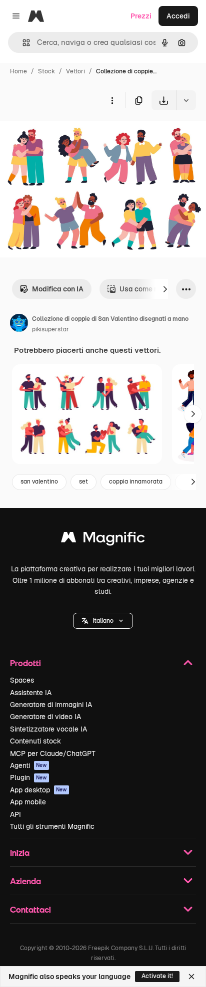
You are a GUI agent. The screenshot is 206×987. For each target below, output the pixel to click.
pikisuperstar (50, 329)
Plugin (28, 777)
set (83, 482)
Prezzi (141, 15)
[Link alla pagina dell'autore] (19, 324)
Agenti (28, 765)
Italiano (103, 621)
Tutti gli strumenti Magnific (52, 826)
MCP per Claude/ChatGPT (53, 753)
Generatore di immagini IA (51, 704)
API (15, 814)
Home (18, 71)
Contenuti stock (35, 741)
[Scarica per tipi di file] (186, 100)
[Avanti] (165, 289)
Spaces (22, 680)
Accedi (178, 15)
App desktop (38, 789)
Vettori (75, 71)
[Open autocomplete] (22, 42)
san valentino (39, 482)
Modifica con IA (58, 288)
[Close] (192, 977)
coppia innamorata (135, 482)
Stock (46, 71)
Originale (66, 133)
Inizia (20, 852)
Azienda (25, 881)
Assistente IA (31, 692)
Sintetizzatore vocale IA (48, 729)
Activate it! (157, 976)
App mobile (28, 801)
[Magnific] (103, 539)
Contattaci (30, 909)
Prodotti (25, 663)
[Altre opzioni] (112, 100)
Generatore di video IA (45, 716)
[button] (103, 621)
